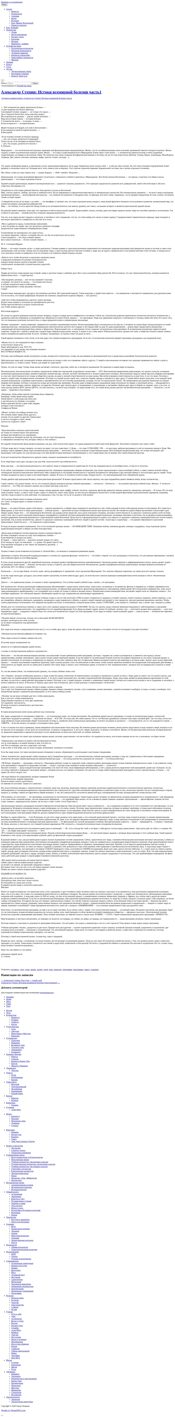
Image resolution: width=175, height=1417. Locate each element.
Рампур (14, 1057)
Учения (9, 1312)
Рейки (14, 1353)
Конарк (14, 1080)
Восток (14, 1323)
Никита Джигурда (19, 76)
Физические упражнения (22, 1291)
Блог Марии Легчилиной (22, 23)
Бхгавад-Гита (17, 1326)
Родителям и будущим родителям (25, 1210)
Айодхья (15, 1031)
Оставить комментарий (37, 98)
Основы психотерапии (21, 1259)
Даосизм (15, 1302)
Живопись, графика (20, 44)
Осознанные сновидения (22, 1263)
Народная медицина (20, 1236)
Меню (4, 5)
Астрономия (16, 1194)
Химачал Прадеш (13, 1054)
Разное (14, 1215)
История (15, 21)
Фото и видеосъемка (20, 1222)
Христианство (17, 1305)
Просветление (17, 1289)
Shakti (8, 999)
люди (46, 969)
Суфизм (14, 1307)
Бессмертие (16, 1395)
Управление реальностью (22, 1286)
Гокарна (14, 1105)
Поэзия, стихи (17, 37)
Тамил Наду (11, 1082)
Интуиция (15, 1277)
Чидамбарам (16, 1089)
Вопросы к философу (20, 55)
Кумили (14, 1100)
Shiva (8, 1001)
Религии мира (17, 1298)
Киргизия (10, 1130)
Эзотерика (10, 1372)
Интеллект (16, 1270)
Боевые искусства (19, 1266)
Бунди (14, 1024)
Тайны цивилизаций (20, 1351)
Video (8, 1004)
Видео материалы (19, 34)
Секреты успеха (18, 1150)
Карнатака (10, 1103)
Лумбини (15, 1123)
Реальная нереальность (21, 51)
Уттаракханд (11, 1038)
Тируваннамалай (18, 1087)
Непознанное (17, 1342)
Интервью (15, 1213)
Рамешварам (16, 1091)
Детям (14, 32)
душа (27, 969)
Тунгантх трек (17, 1047)
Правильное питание (20, 1229)
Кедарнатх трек (18, 1045)
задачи (40, 969)
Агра (13, 1029)
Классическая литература (22, 1171)
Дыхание (15, 1231)
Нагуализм (16, 1337)
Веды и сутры (17, 1321)
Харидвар (15, 1040)
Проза (14, 1176)
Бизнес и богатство (14, 1146)
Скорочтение (17, 1279)
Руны (13, 1369)
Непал (9, 1114)
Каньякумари (17, 1093)
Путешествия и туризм (21, 1201)
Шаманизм (16, 1390)
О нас (8, 67)
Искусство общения (20, 1344)
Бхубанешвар (17, 1077)
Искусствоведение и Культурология (27, 1157)
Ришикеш (15, 1043)
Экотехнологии (13, 1397)
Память (14, 1268)
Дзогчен (14, 1335)
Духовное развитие (19, 53)
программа (67, 969)
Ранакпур (15, 1017)
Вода (13, 1226)
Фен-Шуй (15, 1358)
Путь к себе (16, 1314)
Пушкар (14, 1020)
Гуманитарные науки (15, 1155)
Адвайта (15, 1328)
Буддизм (15, 1300)
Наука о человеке (18, 1339)
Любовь (9, 62)
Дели (8, 1013)
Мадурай (15, 1084)
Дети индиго (17, 1206)
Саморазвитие (12, 1261)
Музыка (14, 41)
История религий (19, 1189)
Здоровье (15, 16)
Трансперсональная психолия (24, 1249)
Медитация (16, 1282)
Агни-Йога (16, 1330)
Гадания (14, 1362)
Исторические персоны (21, 1187)
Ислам (14, 1309)
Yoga (8, 1006)
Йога (13, 1272)
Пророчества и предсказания (24, 1379)
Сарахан (15, 1059)
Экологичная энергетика (22, 1402)
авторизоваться (46, 993)
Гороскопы (16, 1365)
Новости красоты (19, 25)
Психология (16, 14)
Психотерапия (12, 1252)
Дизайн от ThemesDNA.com (13, 1410)
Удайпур (15, 1022)
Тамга (14, 1139)
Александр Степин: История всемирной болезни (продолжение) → (30, 983)
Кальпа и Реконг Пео (20, 1061)
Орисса (9, 1073)
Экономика (16, 1196)
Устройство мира (13, 46)
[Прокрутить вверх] (2, 1415)
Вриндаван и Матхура (21, 1033)
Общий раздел (12, 1192)
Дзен (13, 1316)
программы (78, 969)
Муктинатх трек (18, 1121)
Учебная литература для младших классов (29, 1162)
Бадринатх (15, 1052)
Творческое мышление (21, 1284)
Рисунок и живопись (20, 1219)
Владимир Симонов (20, 74)
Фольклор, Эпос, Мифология (24, 1178)
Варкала (14, 1098)
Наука (14, 18)
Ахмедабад (16, 1110)
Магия (9, 1360)
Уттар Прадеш (12, 1027)
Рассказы (15, 39)
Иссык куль (16, 1134)
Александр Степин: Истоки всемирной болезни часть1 (51, 92)
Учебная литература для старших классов (29, 1166)
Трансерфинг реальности (22, 57)
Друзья (9, 69)
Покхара (15, 1119)
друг (22, 969)
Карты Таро (16, 1381)
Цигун (14, 1243)
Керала (9, 1096)
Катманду (15, 1116)
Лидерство (16, 1148)
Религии (10, 1296)
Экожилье (15, 1399)
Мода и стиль (17, 1208)
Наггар (14, 1063)
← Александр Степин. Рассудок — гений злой (21, 980)
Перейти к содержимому (12, 2)
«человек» (14, 969)
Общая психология (19, 1247)
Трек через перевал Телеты (23, 1141)
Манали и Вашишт (19, 1066)
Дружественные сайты (21, 71)
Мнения (14, 60)
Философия (16, 1293)
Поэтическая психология (22, 48)
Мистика (15, 1388)
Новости (15, 11)
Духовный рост (18, 1275)
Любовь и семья (18, 1203)
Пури (13, 1075)
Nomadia (10, 997)
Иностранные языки (20, 1160)
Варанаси (15, 1036)
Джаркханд (11, 1068)
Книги (9, 64)
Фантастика (16, 1180)
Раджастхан (11, 1015)
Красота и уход (17, 1199)
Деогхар (14, 1070)
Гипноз (14, 1256)
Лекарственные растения (22, 1240)
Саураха (14, 1125)
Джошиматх (16, 1050)
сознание (95, 969)
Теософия (15, 1355)
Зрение (14, 1233)
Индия (9, 1010)
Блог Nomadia (12, 28)
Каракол (14, 1137)
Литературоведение (20, 1173)
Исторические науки (15, 1183)
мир (51, 969)
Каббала (14, 1332)
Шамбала (15, 1374)
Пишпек (15, 1132)
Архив (9, 9)
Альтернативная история (22, 1185)
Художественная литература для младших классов (33, 1164)
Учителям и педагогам (21, 1169)
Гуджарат (10, 1107)
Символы (15, 1349)
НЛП (13, 1254)
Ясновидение (17, 1383)
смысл (87, 969)
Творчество (11, 30)
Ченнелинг (16, 1385)
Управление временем (21, 1153)
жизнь (33, 969)
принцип (58, 969)
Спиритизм (16, 1392)
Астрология (16, 1319)
